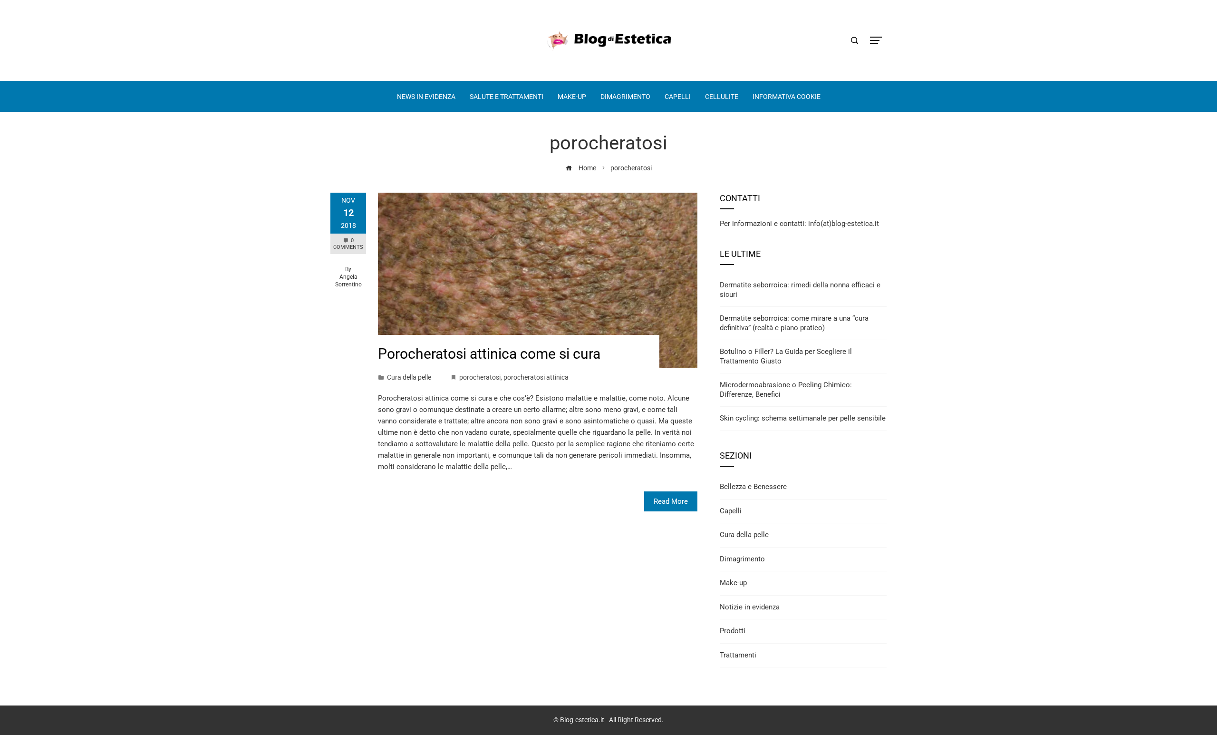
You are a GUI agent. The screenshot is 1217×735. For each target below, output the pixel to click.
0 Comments (348, 243)
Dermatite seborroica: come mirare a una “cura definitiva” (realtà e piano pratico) (794, 323)
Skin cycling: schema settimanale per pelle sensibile (803, 418)
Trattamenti (738, 655)
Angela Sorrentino (348, 281)
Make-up (733, 582)
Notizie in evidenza (750, 607)
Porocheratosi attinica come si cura (489, 353)
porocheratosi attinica (536, 377)
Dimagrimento (742, 559)
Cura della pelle (409, 377)
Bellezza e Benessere (753, 486)
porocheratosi (480, 377)
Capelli (731, 511)
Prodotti (732, 631)
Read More (671, 501)
